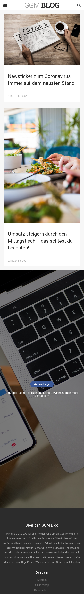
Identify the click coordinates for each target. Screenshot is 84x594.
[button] (5, 5)
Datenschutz (42, 590)
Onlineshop (42, 585)
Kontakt (42, 579)
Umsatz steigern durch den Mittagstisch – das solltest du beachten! (40, 241)
